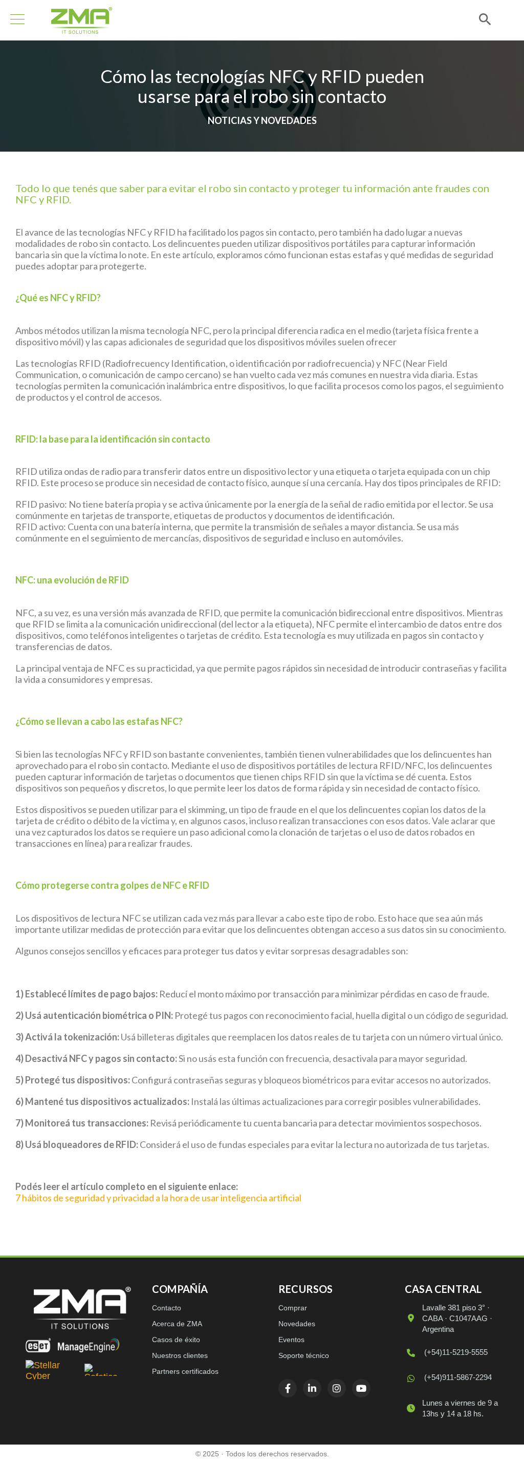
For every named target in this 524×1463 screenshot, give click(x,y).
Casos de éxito (176, 1339)
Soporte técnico (303, 1355)
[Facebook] (287, 1388)
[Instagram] (337, 1388)
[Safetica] (101, 1370)
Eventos (291, 1339)
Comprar (292, 1308)
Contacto (166, 1308)
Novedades (296, 1324)
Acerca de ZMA (177, 1324)
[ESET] (38, 1345)
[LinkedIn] (312, 1388)
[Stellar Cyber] (51, 1370)
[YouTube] (361, 1388)
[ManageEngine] (88, 1345)
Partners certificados (185, 1371)
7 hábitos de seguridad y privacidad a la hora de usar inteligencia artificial (158, 1197)
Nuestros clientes (180, 1355)
